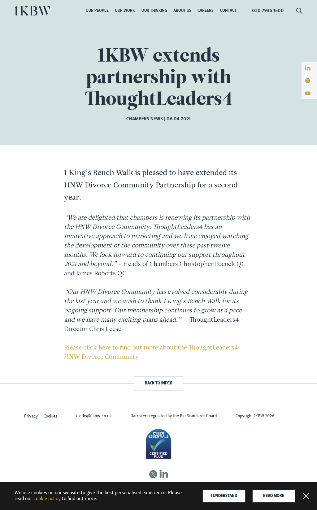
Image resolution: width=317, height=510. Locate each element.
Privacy (31, 416)
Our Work (125, 11)
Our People (97, 11)
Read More (273, 496)
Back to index (158, 383)
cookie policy (47, 498)
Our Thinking (154, 11)
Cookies (50, 416)
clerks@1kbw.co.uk (94, 416)
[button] (299, 12)
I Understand (224, 496)
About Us (182, 11)
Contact (228, 11)
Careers (206, 11)
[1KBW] (32, 10)
